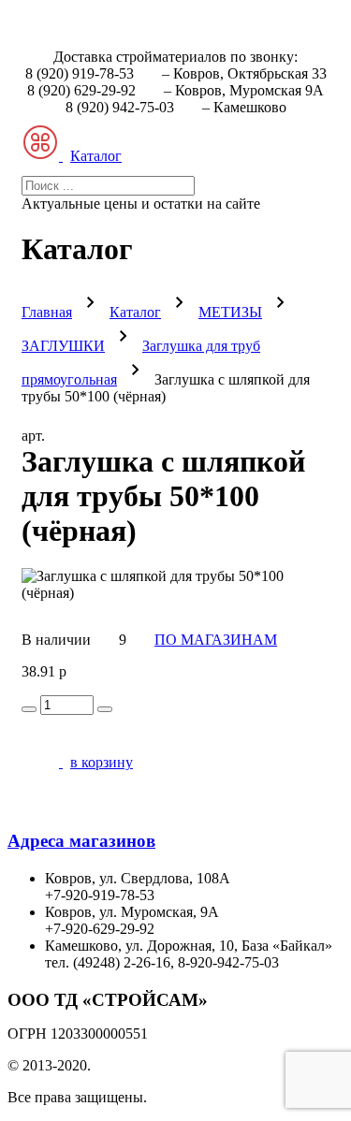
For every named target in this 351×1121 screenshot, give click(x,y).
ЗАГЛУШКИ (63, 346)
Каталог (135, 312)
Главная (47, 312)
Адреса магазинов (81, 841)
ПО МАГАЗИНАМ (215, 640)
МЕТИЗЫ (230, 312)
